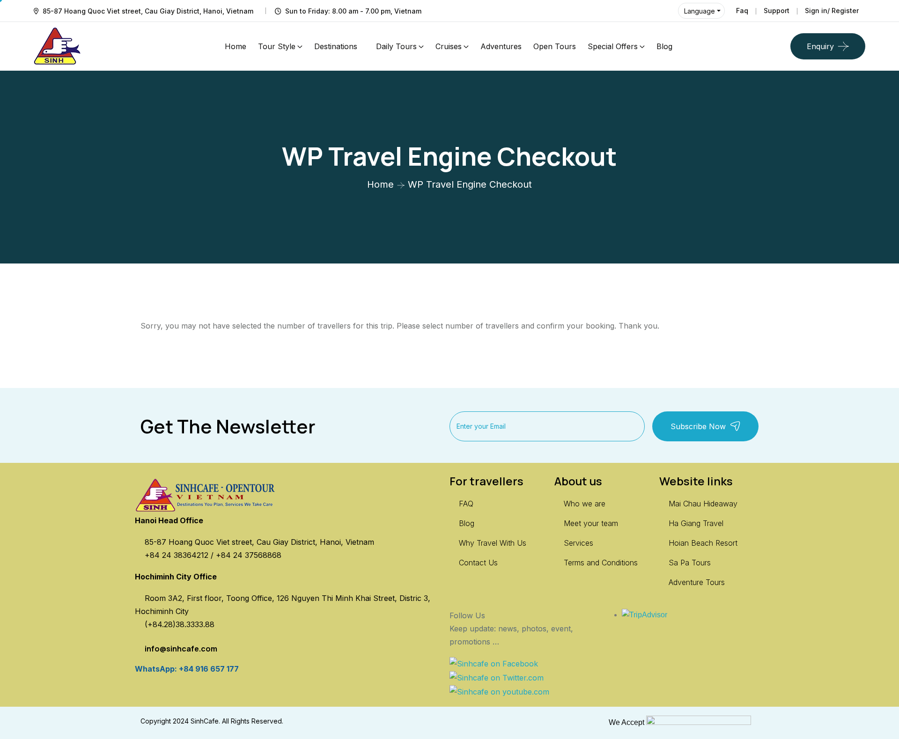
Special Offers (613, 46)
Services (578, 543)
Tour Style (276, 46)
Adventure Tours (697, 582)
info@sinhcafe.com (181, 649)
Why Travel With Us (492, 543)
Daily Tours (396, 46)
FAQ (466, 503)
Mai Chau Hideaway (703, 503)
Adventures (501, 46)
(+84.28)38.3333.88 (179, 624)
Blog (664, 46)
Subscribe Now (698, 426)
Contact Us (478, 562)
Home (235, 46)
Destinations (335, 46)
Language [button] (699, 11)
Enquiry (820, 46)
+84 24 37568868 (248, 555)
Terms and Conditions (601, 562)
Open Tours (554, 46)
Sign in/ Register (832, 11)
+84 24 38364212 (178, 555)
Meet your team (591, 523)
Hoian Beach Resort (703, 543)
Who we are (584, 503)
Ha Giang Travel (696, 523)
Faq (742, 11)
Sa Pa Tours (690, 562)
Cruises (448, 46)
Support (776, 11)
